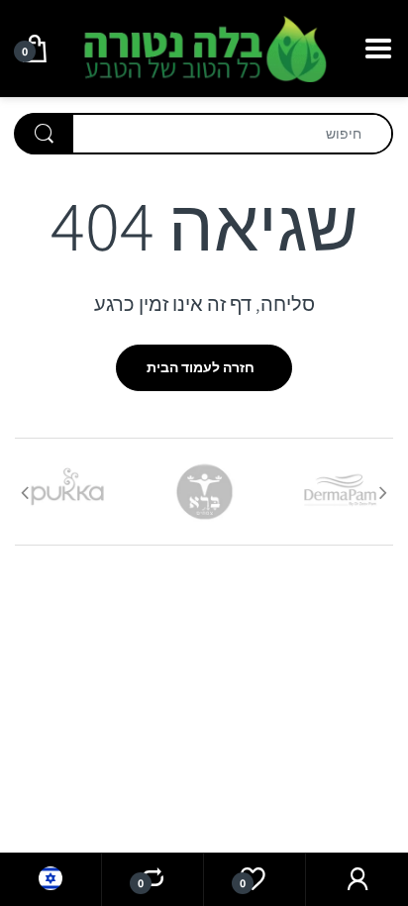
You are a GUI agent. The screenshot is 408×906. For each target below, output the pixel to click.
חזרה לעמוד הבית (201, 367)
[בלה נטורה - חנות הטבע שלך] (204, 46)
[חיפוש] (43, 133)
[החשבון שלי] (357, 880)
